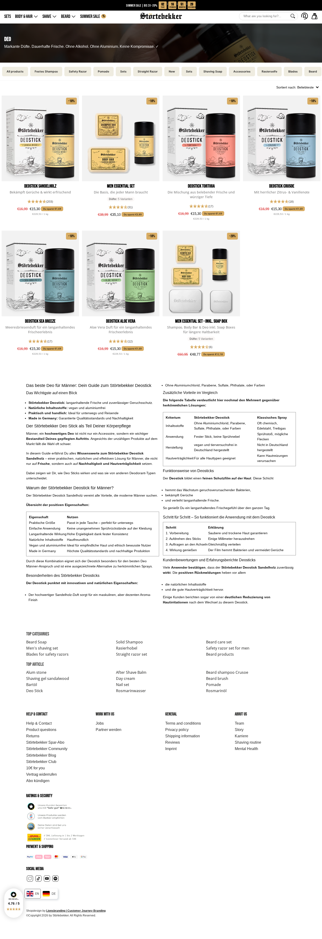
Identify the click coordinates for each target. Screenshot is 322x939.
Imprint (171, 749)
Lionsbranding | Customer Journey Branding (76, 910)
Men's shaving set (42, 648)
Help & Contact (39, 723)
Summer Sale (92, 16)
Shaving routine (248, 742)
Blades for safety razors (47, 654)
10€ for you (35, 768)
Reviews (172, 742)
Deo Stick (34, 690)
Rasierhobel (126, 648)
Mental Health (246, 749)
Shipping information (182, 736)
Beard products (220, 654)
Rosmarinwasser (131, 690)
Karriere (241, 736)
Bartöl (31, 684)
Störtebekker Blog (41, 755)
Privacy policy (177, 730)
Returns (32, 736)
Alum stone (36, 672)
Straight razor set (131, 654)
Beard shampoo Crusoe (227, 672)
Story (239, 730)
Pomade (213, 684)
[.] (304, 16)
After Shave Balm (131, 672)
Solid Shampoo (129, 642)
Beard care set (219, 642)
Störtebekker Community (46, 749)
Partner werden (108, 730)
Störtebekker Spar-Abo (45, 742)
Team (239, 723)
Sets (7, 16)
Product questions (41, 730)
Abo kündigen (38, 781)
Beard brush (217, 678)
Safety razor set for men (227, 648)
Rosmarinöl (216, 690)
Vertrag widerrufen (41, 774)
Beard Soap (36, 642)
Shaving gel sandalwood (47, 678)
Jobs (100, 723)
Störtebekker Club (41, 762)
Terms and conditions (183, 723)
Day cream (125, 678)
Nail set (122, 684)
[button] (13, 903)
